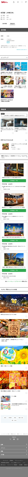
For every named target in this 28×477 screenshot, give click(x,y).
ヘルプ (24, 462)
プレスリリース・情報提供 (12, 464)
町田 (5, 417)
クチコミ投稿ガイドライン (16, 462)
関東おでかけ (13, 433)
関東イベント (19, 433)
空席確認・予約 (14, 180)
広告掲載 (20, 464)
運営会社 (25, 464)
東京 (15, 417)
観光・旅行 (21, 417)
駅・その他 (14, 420)
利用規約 (11, 460)
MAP (8, 42)
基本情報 (3, 30)
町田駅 (10, 417)
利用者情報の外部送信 (5, 462)
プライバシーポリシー (19, 460)
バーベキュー (11, 281)
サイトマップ (5, 460)
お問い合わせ (3, 464)
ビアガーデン (18, 281)
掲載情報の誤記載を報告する (22, 49)
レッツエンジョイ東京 (5, 433)
